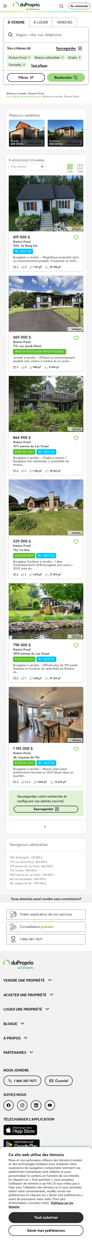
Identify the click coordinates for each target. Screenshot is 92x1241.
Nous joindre (16, 1070)
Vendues (64, 22)
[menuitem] (46, 980)
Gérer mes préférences (46, 1230)
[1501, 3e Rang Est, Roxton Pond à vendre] (46, 203)
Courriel (61, 1081)
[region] (46, 1194)
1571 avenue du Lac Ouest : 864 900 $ (31, 866)
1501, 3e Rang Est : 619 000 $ (26, 857)
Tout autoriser (46, 1217)
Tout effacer (39, 65)
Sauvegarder (43, 809)
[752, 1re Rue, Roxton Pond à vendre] (46, 507)
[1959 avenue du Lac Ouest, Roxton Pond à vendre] (46, 611)
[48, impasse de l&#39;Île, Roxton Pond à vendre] (46, 715)
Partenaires (14, 1052)
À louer (41, 22)
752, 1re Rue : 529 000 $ (23, 870)
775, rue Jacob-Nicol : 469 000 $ (28, 861)
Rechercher (63, 77)
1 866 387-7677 (25, 1081)
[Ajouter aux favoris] (76, 237)
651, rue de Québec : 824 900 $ (28, 879)
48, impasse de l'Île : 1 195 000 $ (28, 883)
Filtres (23, 77)
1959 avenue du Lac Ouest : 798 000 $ (32, 874)
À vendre (16, 22)
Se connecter (79, 6)
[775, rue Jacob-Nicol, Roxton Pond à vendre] (46, 304)
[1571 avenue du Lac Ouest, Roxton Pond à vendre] (46, 404)
